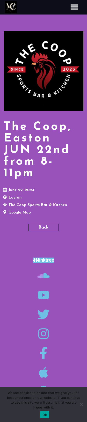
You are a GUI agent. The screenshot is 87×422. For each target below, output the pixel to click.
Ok (45, 415)
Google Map (19, 213)
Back (43, 227)
